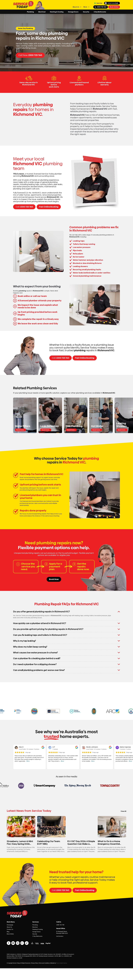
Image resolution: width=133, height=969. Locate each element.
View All (123, 811)
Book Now (54, 579)
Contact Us (10, 929)
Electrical (35, 927)
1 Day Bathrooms (37, 936)
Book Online (114, 7)
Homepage (10, 925)
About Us (76, 7)
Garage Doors (36, 931)
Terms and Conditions (44, 963)
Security (34, 934)
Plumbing (35, 925)
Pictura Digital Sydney (61, 963)
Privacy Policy (34, 963)
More (85, 7)
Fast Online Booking (48, 206)
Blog (8, 931)
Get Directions (59, 936)
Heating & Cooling (37, 929)
